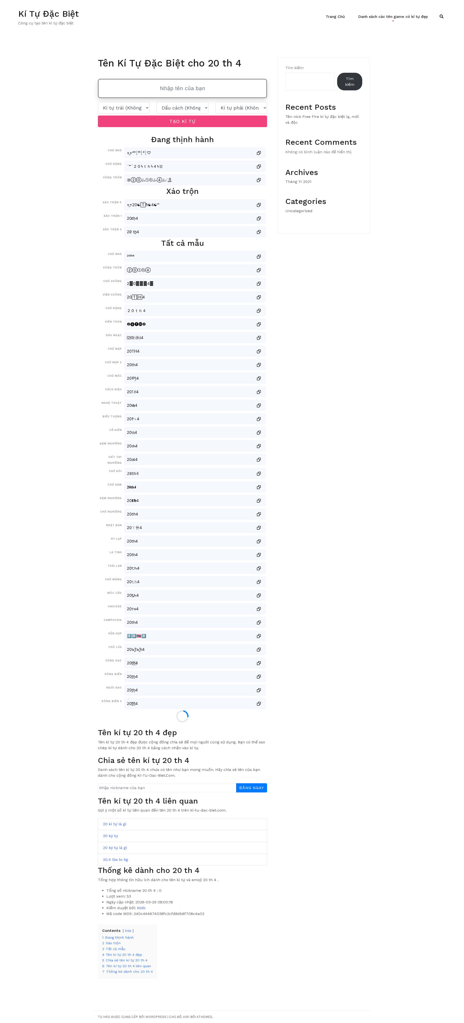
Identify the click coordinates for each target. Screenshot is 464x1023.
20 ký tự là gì (115, 847)
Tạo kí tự (182, 121)
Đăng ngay (251, 787)
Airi (186, 1017)
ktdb (141, 908)
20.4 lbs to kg (115, 859)
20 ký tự (110, 836)
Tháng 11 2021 (298, 181)
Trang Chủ (335, 16)
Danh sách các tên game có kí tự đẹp (393, 16)
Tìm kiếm (294, 67)
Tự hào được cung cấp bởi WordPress (132, 1017)
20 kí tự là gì (114, 824)
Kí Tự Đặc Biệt (48, 14)
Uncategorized (298, 211)
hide (128, 931)
